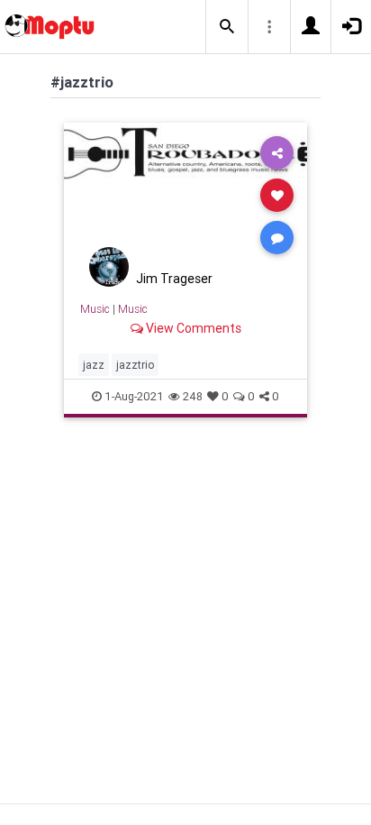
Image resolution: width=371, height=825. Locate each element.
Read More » (185, 194)
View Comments (192, 328)
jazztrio (135, 364)
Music (95, 309)
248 (193, 396)
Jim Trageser (174, 278)
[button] (227, 27)
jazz (93, 364)
